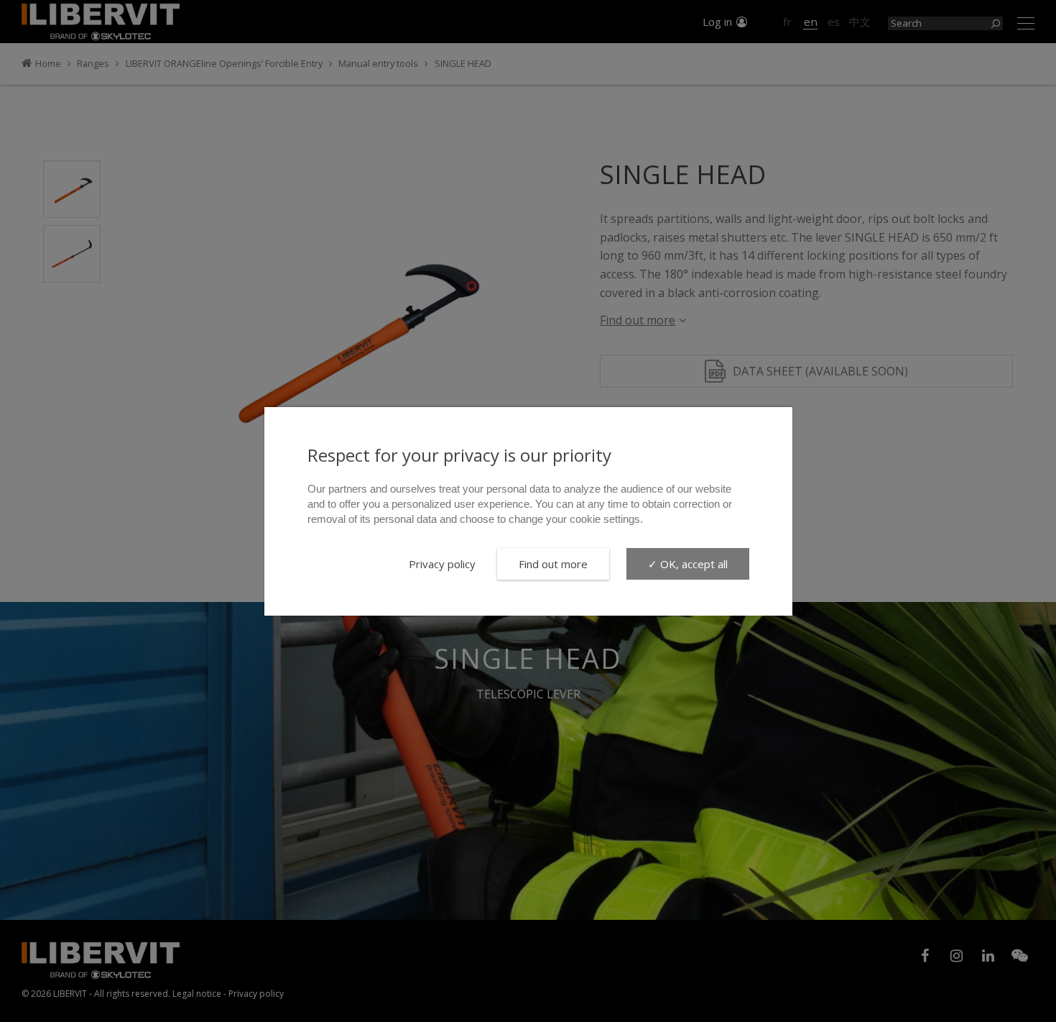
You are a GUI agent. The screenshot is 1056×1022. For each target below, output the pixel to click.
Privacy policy (442, 564)
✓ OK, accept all (688, 564)
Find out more (553, 564)
